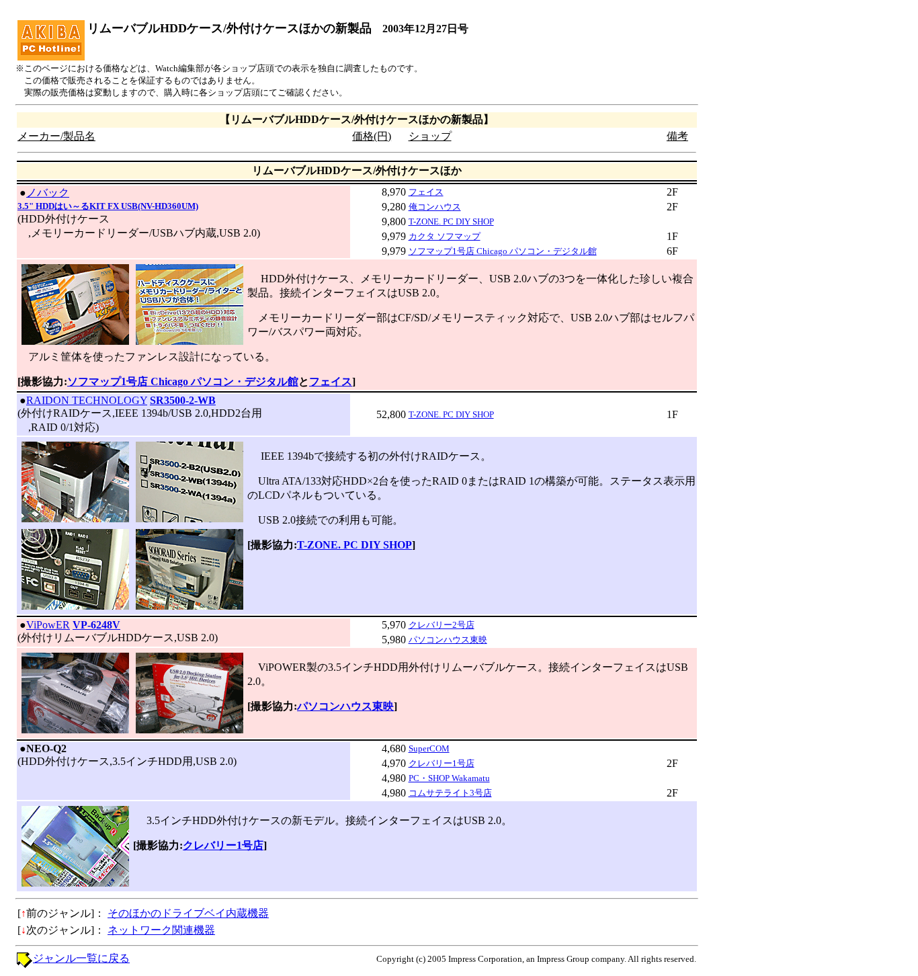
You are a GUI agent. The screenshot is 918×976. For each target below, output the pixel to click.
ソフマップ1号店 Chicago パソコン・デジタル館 (503, 251)
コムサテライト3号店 (450, 793)
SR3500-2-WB (183, 400)
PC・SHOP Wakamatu (449, 778)
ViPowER (48, 625)
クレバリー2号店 (441, 625)
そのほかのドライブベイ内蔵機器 (188, 913)
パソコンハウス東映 (448, 640)
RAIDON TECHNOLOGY (86, 400)
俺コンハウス (435, 207)
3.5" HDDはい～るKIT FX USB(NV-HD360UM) (107, 206)
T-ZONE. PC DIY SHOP (451, 221)
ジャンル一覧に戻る (81, 958)
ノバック (47, 192)
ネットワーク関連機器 (161, 930)
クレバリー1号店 (441, 763)
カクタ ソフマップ (445, 236)
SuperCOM (429, 748)
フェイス (426, 192)
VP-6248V (96, 625)
